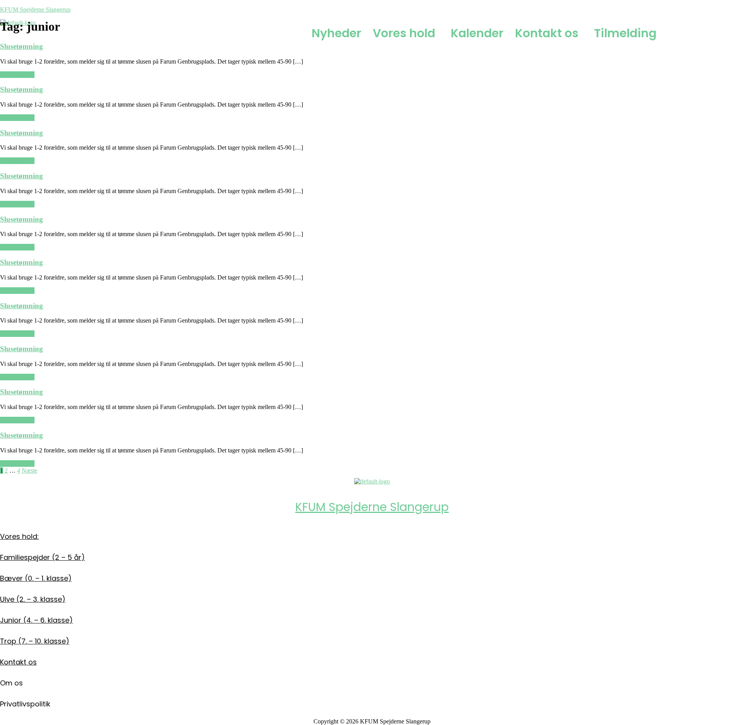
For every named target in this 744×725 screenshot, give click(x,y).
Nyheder (336, 33)
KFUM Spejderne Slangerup (35, 9)
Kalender (477, 33)
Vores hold (404, 33)
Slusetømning (21, 46)
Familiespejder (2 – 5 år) (42, 557)
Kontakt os (547, 33)
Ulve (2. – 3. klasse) (32, 599)
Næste (29, 470)
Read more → (17, 74)
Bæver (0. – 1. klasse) (36, 578)
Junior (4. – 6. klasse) (36, 620)
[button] (406, 33)
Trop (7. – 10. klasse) (34, 641)
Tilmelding (625, 33)
